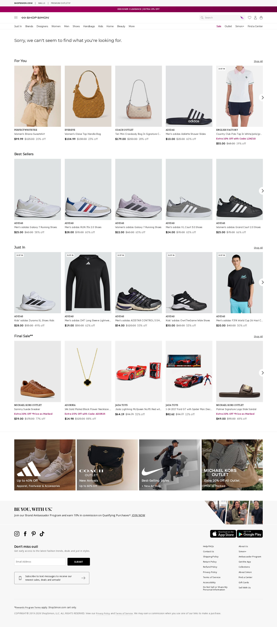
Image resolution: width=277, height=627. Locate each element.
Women (56, 26)
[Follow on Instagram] (17, 535)
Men (66, 26)
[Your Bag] (261, 18)
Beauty (121, 26)
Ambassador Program (250, 556)
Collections (244, 566)
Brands (29, 26)
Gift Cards (244, 582)
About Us (243, 546)
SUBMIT (78, 561)
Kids (100, 26)
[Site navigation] (15, 18)
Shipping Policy (211, 556)
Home (110, 26)
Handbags (89, 26)
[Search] (222, 18)
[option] (37, 103)
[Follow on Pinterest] (34, 535)
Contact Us (208, 551)
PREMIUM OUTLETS (61, 3)
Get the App (245, 561)
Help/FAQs (208, 546)
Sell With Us (245, 587)
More (132, 26)
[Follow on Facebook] (25, 535)
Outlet (228, 26)
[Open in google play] (250, 536)
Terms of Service (211, 577)
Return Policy (210, 561)
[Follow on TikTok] (42, 535)
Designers (42, 26)
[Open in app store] (223, 536)
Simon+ (239, 26)
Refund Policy (210, 566)
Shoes (76, 26)
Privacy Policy (210, 572)
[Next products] (263, 97)
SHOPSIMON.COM (23, 3)
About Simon (245, 572)
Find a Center (255, 26)
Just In (18, 26)
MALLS (41, 3)
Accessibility (209, 582)
